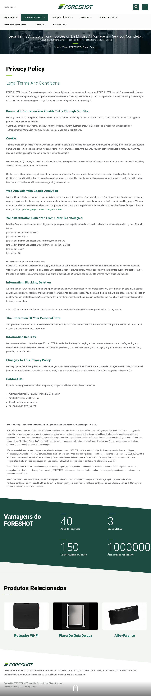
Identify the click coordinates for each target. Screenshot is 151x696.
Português (9, 7)
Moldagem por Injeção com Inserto (69, 483)
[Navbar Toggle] (145, 7)
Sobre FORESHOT (34, 17)
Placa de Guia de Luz (75, 635)
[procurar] (136, 7)
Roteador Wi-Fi (26, 635)
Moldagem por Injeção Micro (85, 479)
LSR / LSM (49, 483)
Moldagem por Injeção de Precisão (21, 483)
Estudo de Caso (107, 17)
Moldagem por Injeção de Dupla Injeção (102, 483)
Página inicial (10, 17)
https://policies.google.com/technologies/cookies (39, 209)
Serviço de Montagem (129, 483)
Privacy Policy (89, 47)
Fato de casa (60, 24)
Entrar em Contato (35, 486)
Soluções (85, 17)
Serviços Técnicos (61, 17)
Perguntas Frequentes (15, 24)
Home (58, 47)
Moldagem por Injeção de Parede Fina (115, 479)
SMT (70, 479)
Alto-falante (124, 635)
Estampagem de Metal (57, 479)
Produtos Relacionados (35, 588)
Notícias (40, 24)
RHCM (40, 483)
